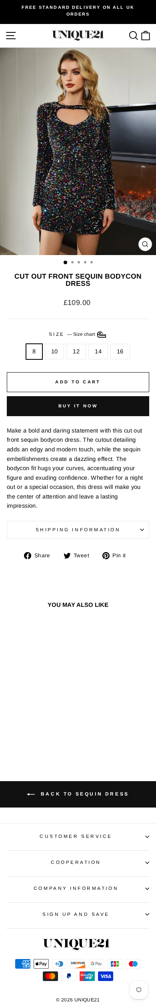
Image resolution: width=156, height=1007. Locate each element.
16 (120, 351)
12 (76, 351)
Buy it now (78, 405)
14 (98, 351)
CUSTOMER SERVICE (76, 836)
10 (54, 351)
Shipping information (78, 529)
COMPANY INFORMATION (76, 888)
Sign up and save (76, 914)
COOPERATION (76, 862)
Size (72, 334)
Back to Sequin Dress (83, 794)
